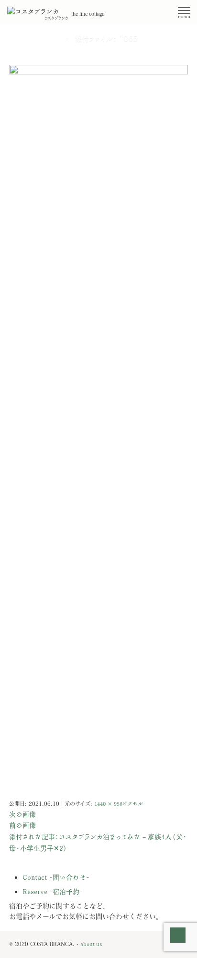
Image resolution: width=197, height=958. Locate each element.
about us (91, 944)
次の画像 (22, 815)
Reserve (52, 892)
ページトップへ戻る (178, 942)
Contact (55, 878)
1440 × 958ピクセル (118, 804)
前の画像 (22, 826)
